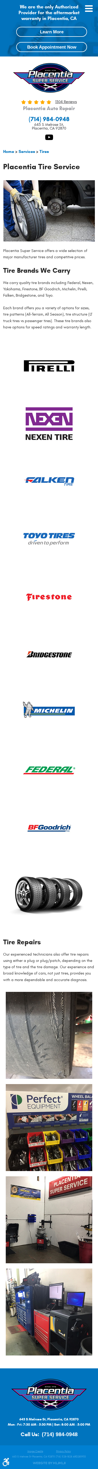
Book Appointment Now (51, 47)
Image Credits (35, 1451)
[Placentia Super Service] (49, 78)
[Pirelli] (49, 365)
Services (27, 151)
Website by (49, 1463)
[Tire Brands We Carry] (49, 928)
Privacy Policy (63, 1451)
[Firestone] (49, 597)
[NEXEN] (49, 423)
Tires (44, 151)
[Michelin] (49, 712)
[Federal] (49, 770)
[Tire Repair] (49, 1035)
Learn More (52, 31)
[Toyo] (49, 539)
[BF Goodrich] (49, 828)
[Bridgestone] (49, 654)
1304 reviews (66, 102)
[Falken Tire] (49, 481)
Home (8, 151)
